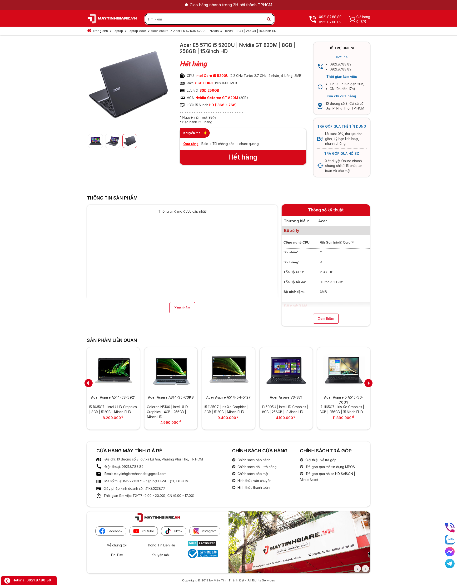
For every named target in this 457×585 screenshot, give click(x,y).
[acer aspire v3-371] (286, 370)
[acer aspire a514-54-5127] (228, 370)
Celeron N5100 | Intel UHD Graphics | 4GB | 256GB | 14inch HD (167, 412)
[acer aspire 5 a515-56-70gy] (344, 370)
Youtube (148, 531)
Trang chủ (100, 31)
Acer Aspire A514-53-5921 (113, 397)
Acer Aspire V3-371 (286, 397)
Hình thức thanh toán (253, 487)
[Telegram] (450, 563)
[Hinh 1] (128, 127)
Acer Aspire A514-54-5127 (228, 397)
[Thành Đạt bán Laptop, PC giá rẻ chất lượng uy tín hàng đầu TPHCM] (112, 19)
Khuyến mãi (160, 555)
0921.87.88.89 (38, 580)
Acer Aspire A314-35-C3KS (171, 397)
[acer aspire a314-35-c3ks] (171, 370)
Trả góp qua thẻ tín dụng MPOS (329, 467)
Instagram (209, 531)
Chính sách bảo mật (252, 474)
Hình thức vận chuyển (254, 481)
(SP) (362, 22)
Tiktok (177, 531)
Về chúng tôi (117, 545)
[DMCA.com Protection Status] (202, 545)
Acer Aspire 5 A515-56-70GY (343, 399)
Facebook (115, 531)
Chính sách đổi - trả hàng (257, 467)
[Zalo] (450, 540)
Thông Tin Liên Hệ (160, 545)
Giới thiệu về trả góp (320, 460)
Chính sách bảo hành (253, 460)
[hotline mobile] (450, 528)
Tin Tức (116, 555)
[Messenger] (450, 551)
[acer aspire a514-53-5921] (113, 370)
